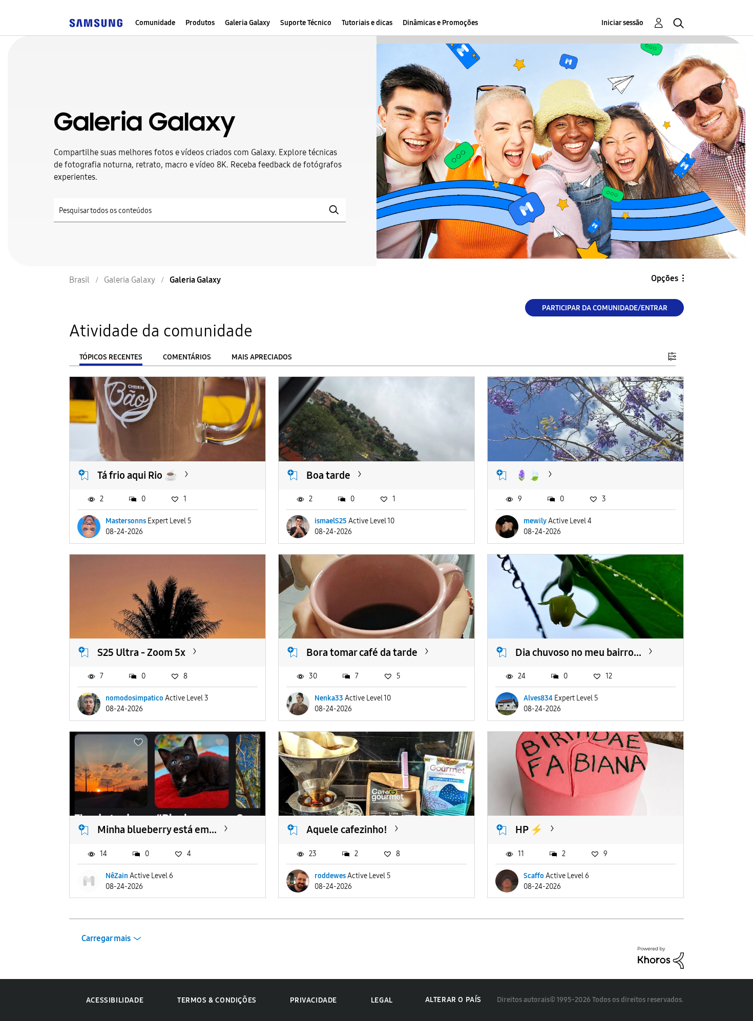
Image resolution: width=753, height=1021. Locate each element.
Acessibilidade (114, 1000)
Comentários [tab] (187, 357)
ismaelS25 (331, 521)
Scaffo (534, 875)
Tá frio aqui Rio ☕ (137, 475)
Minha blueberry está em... (157, 829)
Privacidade (313, 1000)
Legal (382, 1000)
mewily (535, 521)
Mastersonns (126, 521)
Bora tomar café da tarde (361, 652)
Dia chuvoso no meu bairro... (578, 652)
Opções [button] (664, 278)
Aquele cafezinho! (346, 829)
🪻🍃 (528, 475)
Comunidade (155, 22)
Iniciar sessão (622, 22)
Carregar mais (106, 938)
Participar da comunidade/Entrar (604, 308)
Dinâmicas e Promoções (440, 22)
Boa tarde (328, 475)
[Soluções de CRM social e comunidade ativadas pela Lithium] (661, 957)
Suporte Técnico (305, 22)
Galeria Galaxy (247, 22)
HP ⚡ (529, 829)
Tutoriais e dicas (367, 22)
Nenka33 (329, 698)
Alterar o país (453, 999)
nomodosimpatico (134, 698)
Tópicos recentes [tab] (110, 357)
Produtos (200, 22)
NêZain (117, 875)
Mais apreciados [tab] (262, 357)
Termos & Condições (217, 1000)
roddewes (330, 875)
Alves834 (538, 698)
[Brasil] (95, 23)
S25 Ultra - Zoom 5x (141, 652)
